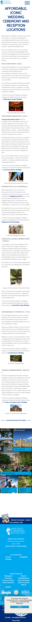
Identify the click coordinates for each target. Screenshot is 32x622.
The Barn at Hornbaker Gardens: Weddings (15, 402)
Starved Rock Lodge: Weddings (20, 305)
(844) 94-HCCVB (10, 546)
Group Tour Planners (24, 580)
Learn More (19, 603)
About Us (23, 576)
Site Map (7, 617)
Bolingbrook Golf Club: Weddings (10, 222)
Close (20, 607)
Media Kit (8, 587)
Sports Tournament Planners (24, 584)
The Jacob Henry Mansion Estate (10, 119)
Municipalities (24, 557)
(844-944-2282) (21, 546)
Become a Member (8, 580)
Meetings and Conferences (8, 577)
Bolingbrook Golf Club (16, 196)
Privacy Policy (16, 620)
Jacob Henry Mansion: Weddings (13, 170)
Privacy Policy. (25, 602)
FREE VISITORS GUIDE (17, 520)
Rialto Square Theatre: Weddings (13, 99)
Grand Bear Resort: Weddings (16, 353)
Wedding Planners (23, 578)
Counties (8, 557)
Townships (8, 559)
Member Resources (8, 582)
